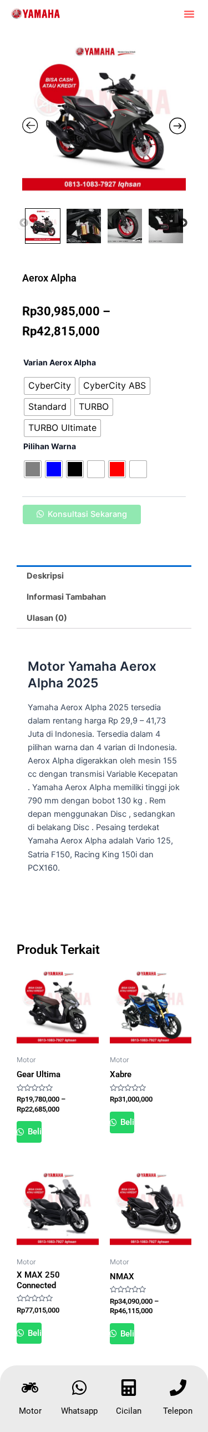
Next (183, 223)
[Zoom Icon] (104, 121)
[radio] (49, 386)
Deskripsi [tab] (45, 576)
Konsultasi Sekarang (87, 514)
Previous (23, 223)
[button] (189, 14)
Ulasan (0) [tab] (47, 618)
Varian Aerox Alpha (59, 362)
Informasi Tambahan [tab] (66, 597)
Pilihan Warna (49, 446)
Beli (34, 1132)
